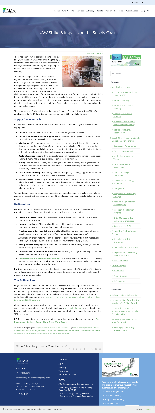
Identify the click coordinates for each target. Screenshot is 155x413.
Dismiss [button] (139, 409)
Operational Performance (124, 146)
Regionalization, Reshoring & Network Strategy (125, 254)
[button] (148, 10)
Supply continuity (63, 334)
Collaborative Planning (92, 328)
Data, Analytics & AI (122, 226)
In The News (118, 270)
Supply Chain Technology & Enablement (124, 182)
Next (99, 53)
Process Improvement (123, 151)
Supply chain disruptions (49, 334)
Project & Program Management (121, 165)
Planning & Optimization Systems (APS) (124, 203)
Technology (64, 371)
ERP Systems (119, 188)
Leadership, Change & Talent (123, 157)
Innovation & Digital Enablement (122, 174)
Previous (91, 53)
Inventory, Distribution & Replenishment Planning (124, 123)
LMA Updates (119, 281)
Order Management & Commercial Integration (123, 219)
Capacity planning (79, 328)
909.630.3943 (139, 2)
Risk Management (73, 331)
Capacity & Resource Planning (122, 115)
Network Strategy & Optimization (122, 131)
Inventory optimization (39, 331)
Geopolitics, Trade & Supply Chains (46, 328)
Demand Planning (121, 100)
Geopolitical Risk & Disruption (121, 240)
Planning (62, 367)
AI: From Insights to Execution (125, 295)
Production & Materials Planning (123, 107)
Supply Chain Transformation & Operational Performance (126, 139)
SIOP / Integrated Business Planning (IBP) (125, 93)
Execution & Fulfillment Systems (123, 211)
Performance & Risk (67, 374)
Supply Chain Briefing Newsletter (30, 334)
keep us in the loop (73, 308)
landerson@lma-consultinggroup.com (33, 377)
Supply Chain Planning (122, 87)
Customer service (19, 331)
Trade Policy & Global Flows (125, 247)
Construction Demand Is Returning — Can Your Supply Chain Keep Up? (125, 311)
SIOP (92, 331)
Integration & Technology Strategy (124, 195)
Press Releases (120, 276)
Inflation (28, 331)
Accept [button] (148, 409)
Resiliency (64, 331)
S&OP (82, 331)
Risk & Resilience (63, 328)
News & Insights (119, 265)
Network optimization (54, 331)
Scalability (87, 331)
